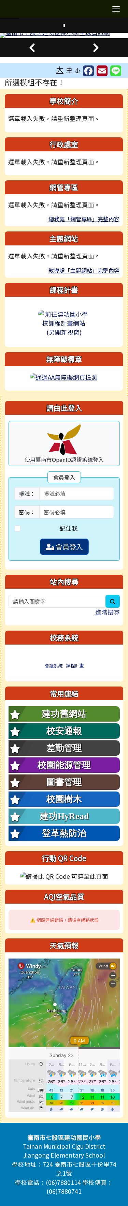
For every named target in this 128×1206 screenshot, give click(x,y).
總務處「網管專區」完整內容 (83, 219)
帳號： (27, 493)
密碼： (27, 512)
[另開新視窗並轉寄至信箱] (102, 70)
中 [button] (69, 69)
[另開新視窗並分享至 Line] (115, 70)
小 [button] (77, 70)
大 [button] (59, 69)
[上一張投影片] (32, 47)
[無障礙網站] (64, 376)
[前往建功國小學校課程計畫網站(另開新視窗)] (63, 323)
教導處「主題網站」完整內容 (83, 270)
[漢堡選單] (116, 8)
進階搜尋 (107, 612)
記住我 (68, 528)
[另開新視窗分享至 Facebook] (88, 70)
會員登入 (68, 547)
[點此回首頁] (64, 35)
